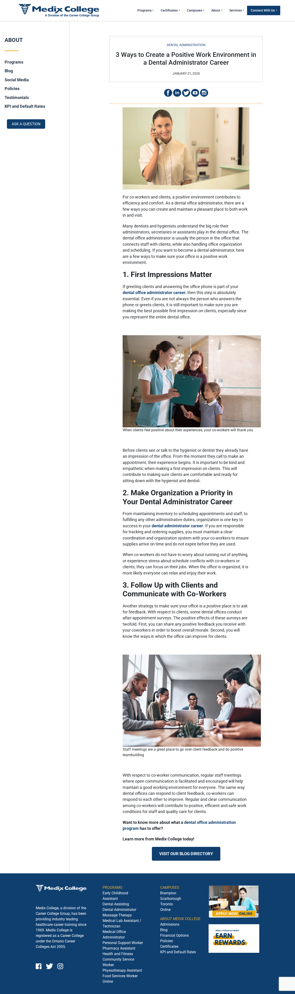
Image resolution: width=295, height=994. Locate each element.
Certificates (169, 10)
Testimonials (17, 97)
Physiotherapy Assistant (122, 970)
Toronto (166, 904)
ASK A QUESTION (26, 124)
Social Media (17, 80)
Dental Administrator (119, 909)
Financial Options (174, 935)
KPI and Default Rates (25, 106)
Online (165, 909)
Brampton (168, 893)
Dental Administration (186, 45)
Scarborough (170, 898)
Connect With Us (263, 10)
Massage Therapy (117, 915)
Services (235, 10)
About (215, 10)
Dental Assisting (116, 904)
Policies (12, 88)
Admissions (169, 924)
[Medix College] (58, 10)
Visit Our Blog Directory (186, 853)
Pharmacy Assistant (119, 948)
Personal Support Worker (123, 943)
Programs (144, 10)
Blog (9, 71)
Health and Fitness (118, 954)
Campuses (194, 10)
